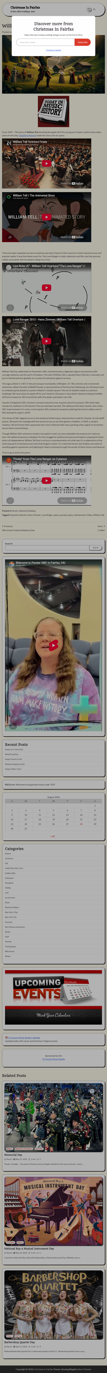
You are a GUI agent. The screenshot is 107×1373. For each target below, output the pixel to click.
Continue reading (53, 50)
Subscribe (82, 42)
